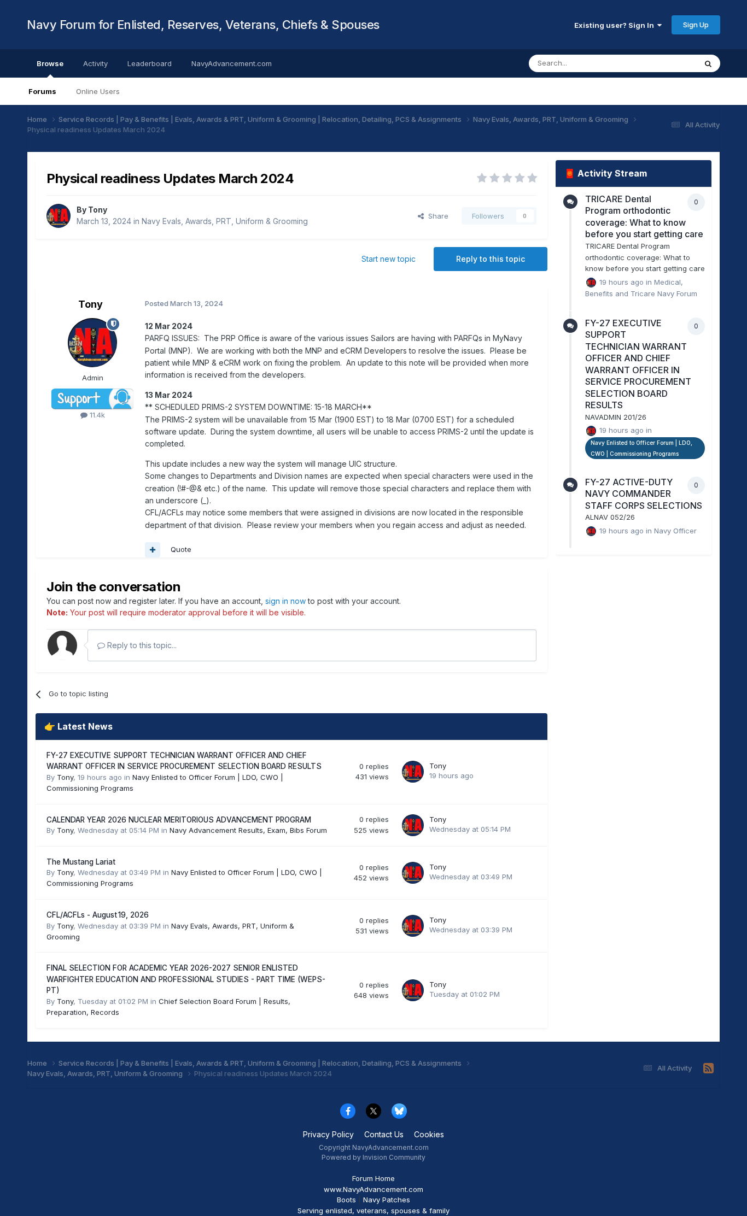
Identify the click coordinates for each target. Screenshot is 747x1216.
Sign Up (696, 24)
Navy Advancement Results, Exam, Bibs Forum (248, 830)
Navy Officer (675, 530)
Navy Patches (386, 1199)
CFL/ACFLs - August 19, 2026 (97, 914)
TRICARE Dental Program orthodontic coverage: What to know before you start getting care (644, 216)
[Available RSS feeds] (708, 1068)
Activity (95, 63)
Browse (50, 63)
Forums (42, 91)
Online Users (98, 91)
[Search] (708, 63)
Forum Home (373, 1178)
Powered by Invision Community (373, 1157)
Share (436, 216)
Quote (181, 549)
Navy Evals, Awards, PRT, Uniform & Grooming (225, 221)
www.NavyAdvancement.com (373, 1189)
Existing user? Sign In (615, 25)
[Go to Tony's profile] (58, 216)
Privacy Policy (328, 1134)
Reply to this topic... (141, 645)
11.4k (96, 414)
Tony (97, 209)
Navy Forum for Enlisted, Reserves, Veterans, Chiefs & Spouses (203, 24)
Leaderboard (149, 63)
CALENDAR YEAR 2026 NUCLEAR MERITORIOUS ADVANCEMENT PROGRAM (178, 819)
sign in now (285, 601)
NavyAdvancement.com (231, 63)
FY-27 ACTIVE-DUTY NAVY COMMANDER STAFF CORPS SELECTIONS (643, 494)
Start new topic (388, 258)
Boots (346, 1199)
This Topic (664, 63)
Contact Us (384, 1134)
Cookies (429, 1134)
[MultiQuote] (152, 549)
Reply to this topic (490, 258)
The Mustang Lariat (80, 861)
